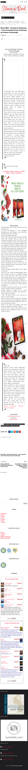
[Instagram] (24, 2)
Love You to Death (8, 604)
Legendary (3, 662)
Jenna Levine (7, 606)
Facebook (20, 406)
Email (2, 532)
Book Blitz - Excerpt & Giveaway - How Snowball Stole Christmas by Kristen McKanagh (13, 455)
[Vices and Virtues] (2, 586)
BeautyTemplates (18, 765)
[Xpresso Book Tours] (14, 714)
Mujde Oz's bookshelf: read (12, 623)
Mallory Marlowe (8, 595)
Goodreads (6, 171)
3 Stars (2, 521)
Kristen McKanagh (16, 425)
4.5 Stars (3, 516)
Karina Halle (4, 652)
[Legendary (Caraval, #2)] (21, 665)
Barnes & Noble (20, 171)
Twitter (5, 407)
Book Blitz (10, 21)
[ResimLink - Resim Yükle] (14, 740)
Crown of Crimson (5, 651)
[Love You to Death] (2, 608)
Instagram (11, 407)
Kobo (12, 173)
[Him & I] (2, 592)
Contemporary (17, 21)
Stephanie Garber (5, 663)
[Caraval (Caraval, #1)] (21, 670)
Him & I (6, 588)
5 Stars (2, 515)
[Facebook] (20, 2)
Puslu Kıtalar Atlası (5, 627)
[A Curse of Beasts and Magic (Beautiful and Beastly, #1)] (2, 602)
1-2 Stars (3, 522)
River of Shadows (5, 656)
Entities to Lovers (8, 594)
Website (6, 406)
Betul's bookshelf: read (11, 579)
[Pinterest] (26, 2)
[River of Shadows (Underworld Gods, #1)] (21, 659)
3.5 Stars (3, 519)
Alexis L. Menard (8, 584)
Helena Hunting (8, 589)
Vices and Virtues (8, 583)
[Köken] (21, 642)
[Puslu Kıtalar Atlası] (21, 630)
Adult (5, 21)
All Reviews (3, 513)
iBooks (8, 173)
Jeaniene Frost (7, 602)
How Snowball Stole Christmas (12, 22)
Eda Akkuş (4, 640)
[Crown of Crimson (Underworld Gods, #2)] (21, 654)
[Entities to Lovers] (2, 597)
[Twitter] (22, 2)
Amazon (12, 171)
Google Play (18, 173)
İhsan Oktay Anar (5, 628)
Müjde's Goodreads (5, 536)
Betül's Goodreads (5, 538)
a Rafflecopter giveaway (14, 416)
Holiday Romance (21, 424)
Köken (2, 639)
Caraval (3, 667)
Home (2, 21)
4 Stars (2, 518)
